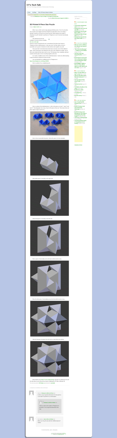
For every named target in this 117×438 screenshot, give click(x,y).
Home (29, 12)
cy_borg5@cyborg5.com (60, 434)
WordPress (63, 433)
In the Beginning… (78, 92)
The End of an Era (78, 84)
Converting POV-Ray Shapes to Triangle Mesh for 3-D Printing (80, 122)
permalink (53, 383)
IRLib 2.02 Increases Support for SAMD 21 (60, 18)
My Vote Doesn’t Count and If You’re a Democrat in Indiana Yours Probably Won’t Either (80, 59)
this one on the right (34, 41)
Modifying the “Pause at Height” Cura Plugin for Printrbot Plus (46, 16)
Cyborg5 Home (36, 14)
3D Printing (41, 383)
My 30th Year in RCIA (78, 89)
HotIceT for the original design (47, 379)
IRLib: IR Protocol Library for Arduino (45, 12)
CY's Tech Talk (34, 5)
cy (40, 26)
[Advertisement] (78, 134)
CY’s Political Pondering (81, 43)
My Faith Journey (78, 95)
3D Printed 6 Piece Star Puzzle (50, 14)
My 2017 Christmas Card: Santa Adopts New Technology (79, 108)
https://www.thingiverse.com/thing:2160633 (39, 61)
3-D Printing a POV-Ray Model (80, 117)
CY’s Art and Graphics (81, 100)
